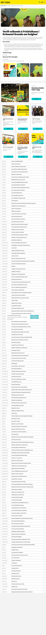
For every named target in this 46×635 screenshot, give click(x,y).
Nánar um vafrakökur (10, 319)
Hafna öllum (34, 315)
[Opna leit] (39, 2)
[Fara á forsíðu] (5, 2)
